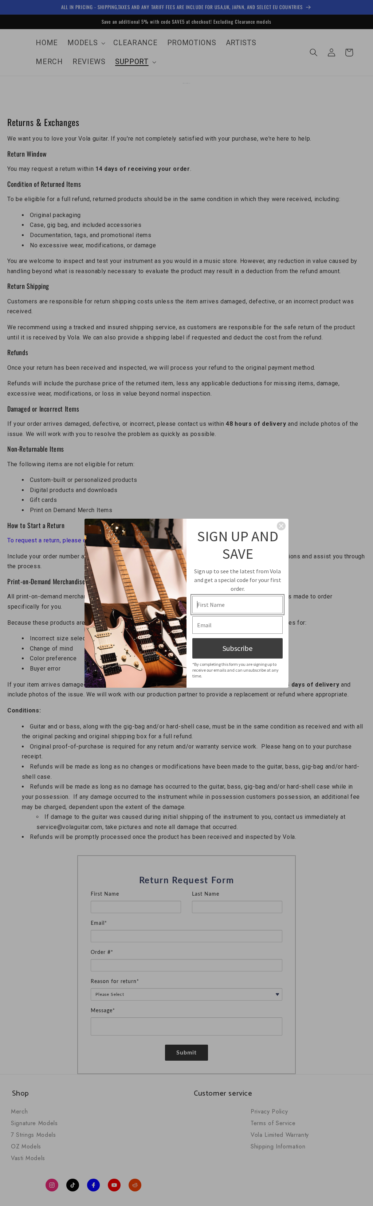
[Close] (281, 526)
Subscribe (237, 648)
